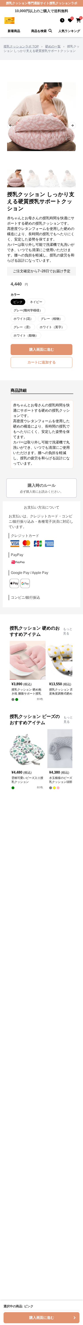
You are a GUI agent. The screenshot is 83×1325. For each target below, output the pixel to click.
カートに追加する (41, 362)
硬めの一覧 (53, 46)
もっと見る (67, 631)
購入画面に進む (41, 349)
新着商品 (14, 31)
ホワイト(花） (23, 318)
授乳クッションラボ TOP (21, 46)
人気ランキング (69, 31)
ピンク (18, 302)
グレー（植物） (51, 318)
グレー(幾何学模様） (28, 310)
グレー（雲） (23, 327)
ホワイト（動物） (26, 335)
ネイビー (36, 302)
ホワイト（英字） (52, 327)
